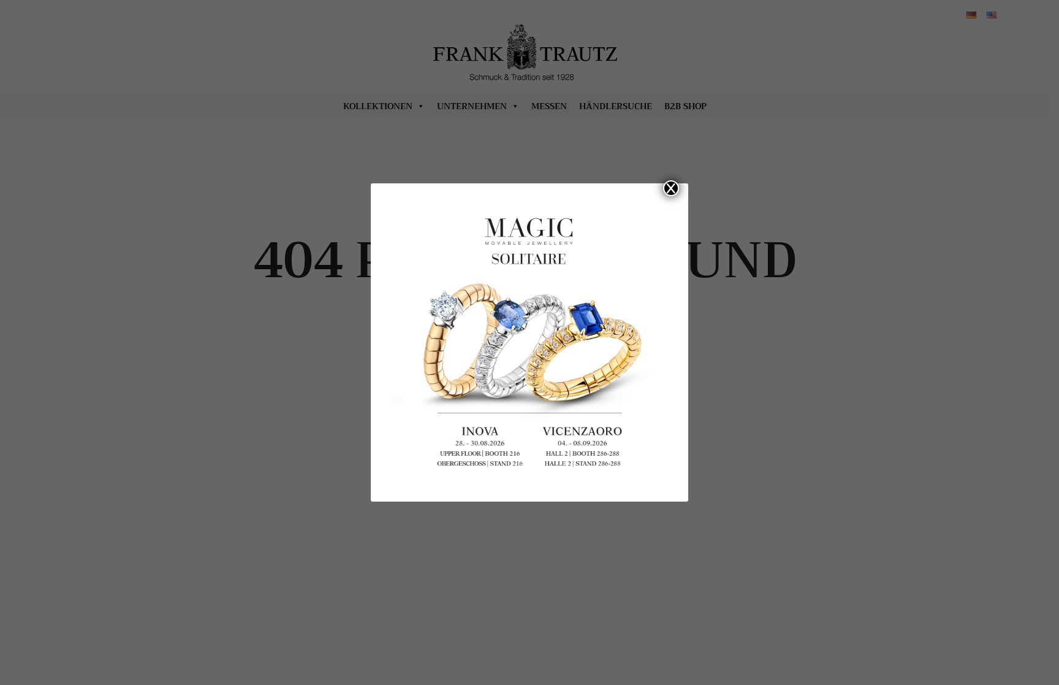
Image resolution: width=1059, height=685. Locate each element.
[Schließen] (671, 188)
